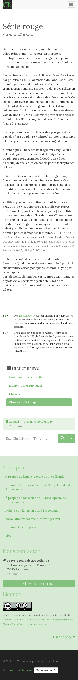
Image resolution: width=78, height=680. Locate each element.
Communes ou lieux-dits (26, 377)
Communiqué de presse (21, 527)
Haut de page (62, 637)
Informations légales (17, 670)
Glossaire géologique (23, 402)
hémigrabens (25, 315)
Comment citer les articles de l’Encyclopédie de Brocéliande (38, 487)
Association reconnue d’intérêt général (32, 519)
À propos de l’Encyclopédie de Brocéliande (34, 476)
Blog (8, 535)
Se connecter (44, 670)
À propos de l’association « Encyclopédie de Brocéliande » (35, 500)
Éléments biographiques (26, 385)
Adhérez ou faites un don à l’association (32, 510)
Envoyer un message (40, 583)
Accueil (13, 421)
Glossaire (15, 394)
